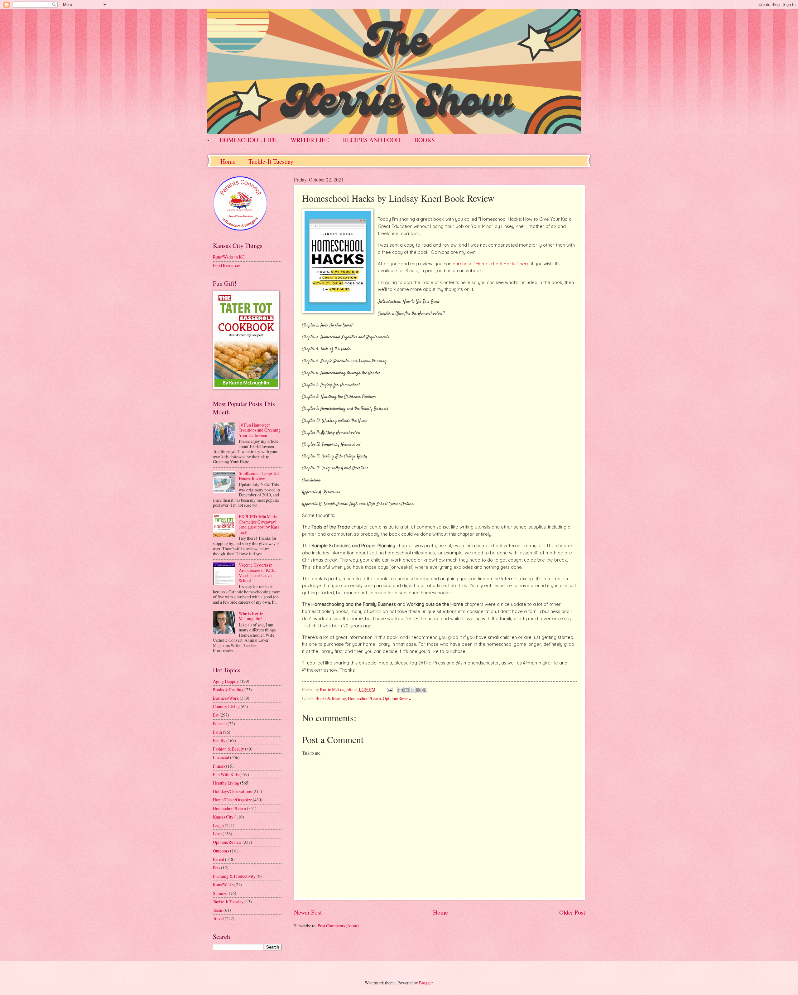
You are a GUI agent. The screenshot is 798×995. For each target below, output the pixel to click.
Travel (218, 918)
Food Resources (226, 265)
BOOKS (424, 140)
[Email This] (400, 690)
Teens (218, 910)
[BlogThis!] (406, 690)
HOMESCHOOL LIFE (247, 140)
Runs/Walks (223, 884)
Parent (218, 859)
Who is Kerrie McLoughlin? (251, 616)
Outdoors (221, 851)
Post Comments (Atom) (338, 926)
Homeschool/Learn (364, 698)
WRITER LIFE (310, 140)
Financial (221, 757)
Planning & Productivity (234, 876)
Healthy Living (226, 783)
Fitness (219, 766)
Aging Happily (226, 681)
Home (228, 161)
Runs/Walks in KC (228, 257)
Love (217, 834)
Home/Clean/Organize (232, 800)
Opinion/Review (397, 698)
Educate (220, 724)
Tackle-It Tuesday (270, 161)
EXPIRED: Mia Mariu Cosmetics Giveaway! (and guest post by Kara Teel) (259, 524)
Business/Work (226, 698)
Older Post (572, 912)
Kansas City (223, 817)
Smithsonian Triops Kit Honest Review (259, 475)
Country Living (226, 706)
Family (219, 740)
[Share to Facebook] (418, 690)
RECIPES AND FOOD (371, 140)
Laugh (218, 825)
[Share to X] (412, 690)
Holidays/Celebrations (232, 791)
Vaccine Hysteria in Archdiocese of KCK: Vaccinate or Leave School (257, 572)
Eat (216, 715)
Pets (216, 868)
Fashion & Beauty (228, 749)
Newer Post (308, 912)
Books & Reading (330, 698)
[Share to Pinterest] (424, 690)
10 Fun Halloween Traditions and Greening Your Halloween (260, 430)
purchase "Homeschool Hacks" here (491, 264)
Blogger (426, 983)
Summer (220, 893)
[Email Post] (389, 689)
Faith (217, 732)
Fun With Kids (225, 774)
